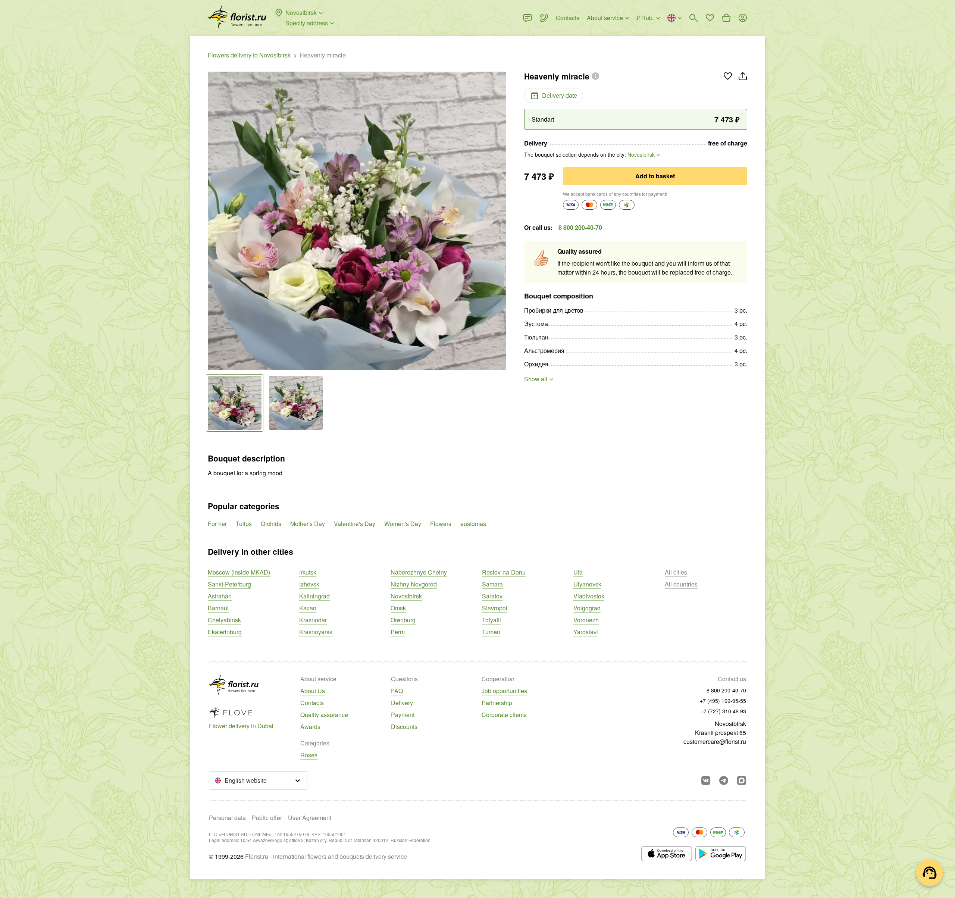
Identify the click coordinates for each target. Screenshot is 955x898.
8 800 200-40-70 (580, 227)
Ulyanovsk (587, 584)
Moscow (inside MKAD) (239, 572)
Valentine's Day (354, 523)
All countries (681, 584)
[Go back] (211, 221)
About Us (312, 690)
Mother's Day (307, 523)
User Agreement (309, 817)
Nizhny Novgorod (414, 584)
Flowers (440, 523)
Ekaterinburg (225, 632)
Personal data (227, 817)
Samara (492, 584)
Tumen (491, 632)
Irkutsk (307, 572)
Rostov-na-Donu (504, 572)
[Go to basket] (726, 17)
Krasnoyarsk (315, 632)
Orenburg (403, 620)
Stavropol (494, 608)
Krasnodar (313, 620)
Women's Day (402, 523)
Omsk (398, 608)
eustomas (473, 523)
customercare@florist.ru (714, 741)
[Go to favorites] (709, 17)
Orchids (271, 523)
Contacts (312, 702)
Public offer (267, 817)
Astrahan (220, 596)
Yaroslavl (585, 632)
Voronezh (586, 620)
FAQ (397, 690)
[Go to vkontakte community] (705, 780)
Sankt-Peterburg (229, 584)
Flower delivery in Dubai (241, 726)
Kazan (307, 608)
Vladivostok (588, 596)
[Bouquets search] (693, 17)
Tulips (244, 523)
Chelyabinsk (224, 620)
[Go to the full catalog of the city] (237, 18)
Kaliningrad (314, 596)
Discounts (404, 726)
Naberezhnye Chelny (419, 572)
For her (217, 523)
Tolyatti (491, 620)
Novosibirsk (406, 596)
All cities (676, 572)
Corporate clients (504, 714)
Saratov (492, 596)
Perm (398, 632)
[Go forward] (502, 221)
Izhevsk (309, 584)
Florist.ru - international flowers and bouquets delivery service (326, 856)
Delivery (402, 702)
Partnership (497, 702)
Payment (402, 714)
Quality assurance (324, 714)
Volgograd (587, 608)
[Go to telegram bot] (723, 780)
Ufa (578, 572)
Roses (308, 755)
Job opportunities (504, 690)
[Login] (742, 17)
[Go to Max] (741, 780)
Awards (310, 726)
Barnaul (218, 608)
